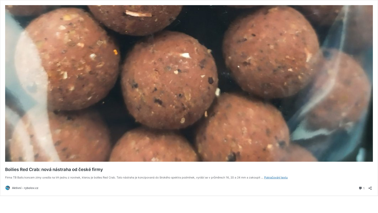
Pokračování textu (276, 177)
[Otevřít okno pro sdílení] (370, 187)
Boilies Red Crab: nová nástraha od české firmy (54, 169)
